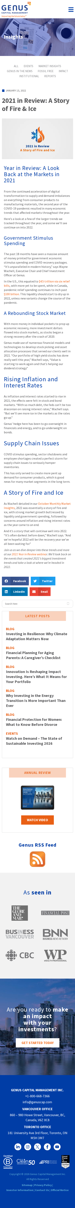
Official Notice (60, 1190)
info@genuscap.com (37, 1102)
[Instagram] (27, 1146)
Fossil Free (45, 71)
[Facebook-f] (47, 1146)
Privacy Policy (43, 1185)
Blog (10, 629)
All (16, 66)
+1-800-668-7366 (37, 1096)
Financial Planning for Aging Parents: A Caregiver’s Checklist (33, 655)
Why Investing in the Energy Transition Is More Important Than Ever (36, 700)
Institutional (29, 76)
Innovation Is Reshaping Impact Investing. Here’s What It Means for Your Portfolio (36, 676)
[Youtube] (57, 1146)
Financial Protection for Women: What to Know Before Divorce (34, 722)
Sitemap (27, 1185)
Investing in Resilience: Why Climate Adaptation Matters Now (36, 636)
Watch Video (37, 820)
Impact (63, 71)
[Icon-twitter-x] (37, 1146)
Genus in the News (19, 71)
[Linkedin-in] (17, 1146)
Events (28, 66)
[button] (15, 581)
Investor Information (19, 1190)
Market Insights (49, 66)
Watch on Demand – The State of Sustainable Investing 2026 (34, 741)
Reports (50, 76)
